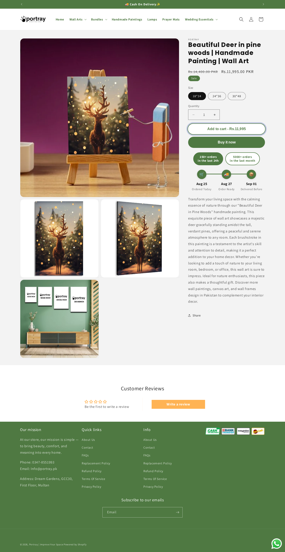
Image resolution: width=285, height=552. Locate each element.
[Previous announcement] (21, 4)
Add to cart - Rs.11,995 (226, 129)
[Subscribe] (177, 512)
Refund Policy (92, 471)
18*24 (197, 96)
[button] (77, 19)
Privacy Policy (91, 487)
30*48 (236, 96)
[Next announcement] (263, 4)
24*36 (217, 96)
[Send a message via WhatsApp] (277, 544)
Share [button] (197, 315)
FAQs (85, 455)
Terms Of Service (93, 479)
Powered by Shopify (75, 544)
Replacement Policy (96, 463)
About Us (88, 440)
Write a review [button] (178, 404)
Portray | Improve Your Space (46, 544)
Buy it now (227, 142)
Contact (87, 447)
